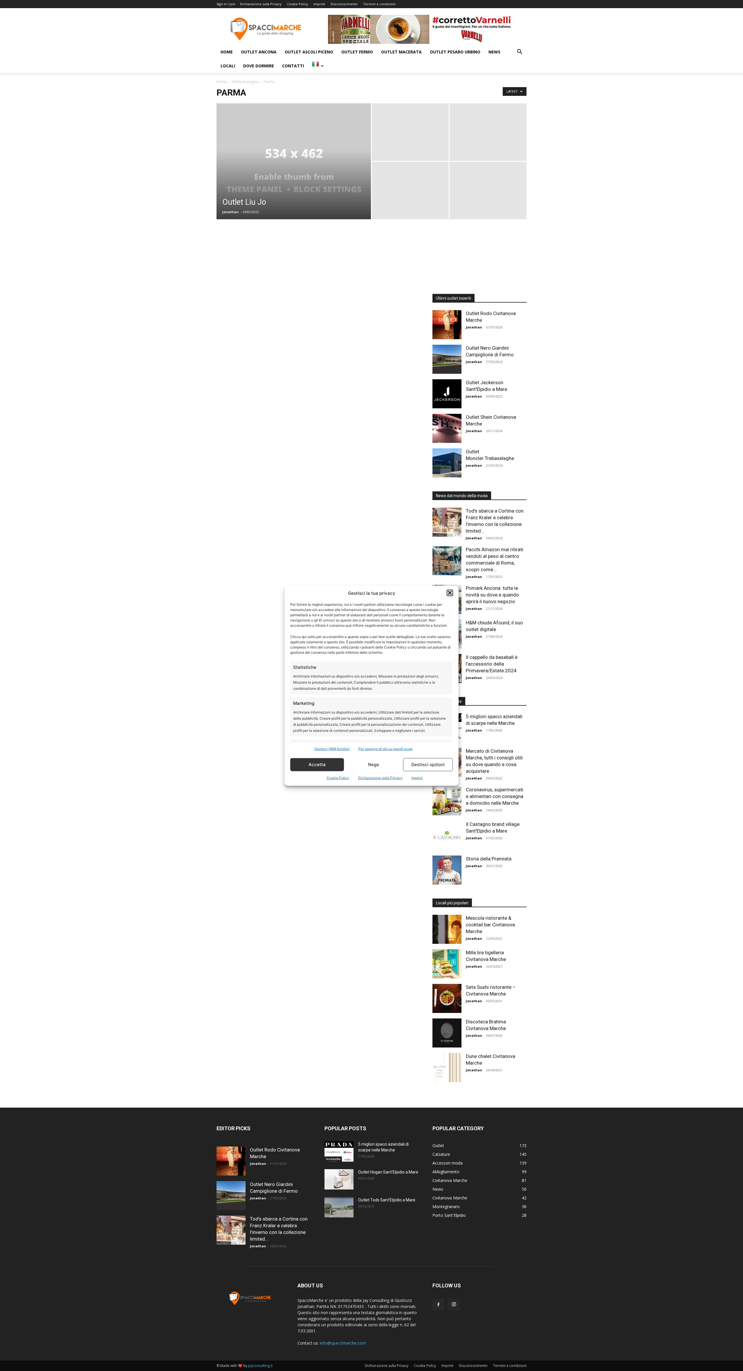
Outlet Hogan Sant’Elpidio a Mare (388, 1172)
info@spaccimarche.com (343, 1343)
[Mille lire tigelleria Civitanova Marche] (446, 963)
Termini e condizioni (379, 4)
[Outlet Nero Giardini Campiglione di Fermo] (446, 359)
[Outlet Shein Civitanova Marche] (446, 428)
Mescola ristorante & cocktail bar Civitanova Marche (490, 924)
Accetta (317, 764)
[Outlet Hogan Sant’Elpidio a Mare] (339, 1179)
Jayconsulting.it (260, 1365)
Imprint (417, 777)
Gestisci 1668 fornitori (331, 748)
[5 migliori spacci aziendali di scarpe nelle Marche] (339, 1151)
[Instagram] (454, 1304)
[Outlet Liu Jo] (294, 170)
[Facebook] (438, 1305)
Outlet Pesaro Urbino (455, 52)
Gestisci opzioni (428, 764)
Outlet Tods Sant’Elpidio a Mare (386, 1200)
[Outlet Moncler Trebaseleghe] (446, 462)
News (494, 52)
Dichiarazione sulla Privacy (380, 777)
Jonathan (230, 212)
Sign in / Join (226, 4)
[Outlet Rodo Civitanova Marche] (446, 324)
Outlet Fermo (357, 52)
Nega (373, 764)
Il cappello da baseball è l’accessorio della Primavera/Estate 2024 (491, 663)
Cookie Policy (338, 777)
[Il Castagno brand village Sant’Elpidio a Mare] (446, 835)
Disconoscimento (344, 4)
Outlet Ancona (259, 52)
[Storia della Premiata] (446, 870)
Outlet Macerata (401, 52)
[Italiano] (318, 66)
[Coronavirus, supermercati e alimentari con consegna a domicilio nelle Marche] (446, 800)
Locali (228, 66)
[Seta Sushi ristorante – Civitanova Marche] (446, 998)
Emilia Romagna (245, 81)
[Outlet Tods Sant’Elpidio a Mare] (339, 1207)
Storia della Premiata (488, 859)
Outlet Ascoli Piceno (309, 52)
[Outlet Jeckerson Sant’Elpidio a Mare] (446, 393)
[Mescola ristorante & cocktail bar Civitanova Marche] (446, 929)
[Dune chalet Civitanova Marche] (446, 1067)
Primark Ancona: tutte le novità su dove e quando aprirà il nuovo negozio (492, 594)
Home (227, 52)
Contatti (293, 66)
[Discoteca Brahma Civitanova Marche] (446, 1032)
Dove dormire (258, 66)
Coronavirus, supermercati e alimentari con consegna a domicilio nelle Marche (494, 796)
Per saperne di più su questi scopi (385, 748)
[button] (450, 593)
